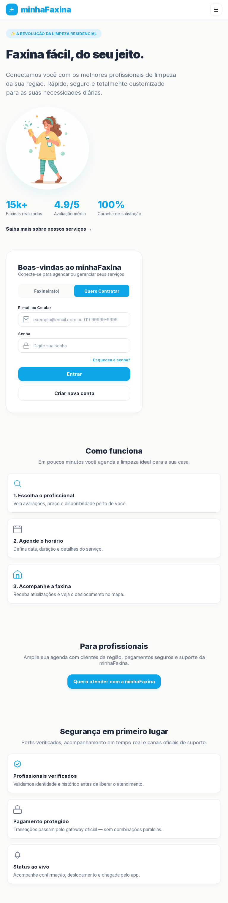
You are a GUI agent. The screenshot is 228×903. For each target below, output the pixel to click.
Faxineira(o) (46, 291)
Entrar (74, 374)
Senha (24, 333)
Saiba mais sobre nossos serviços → (49, 229)
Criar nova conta (74, 393)
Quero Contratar (101, 291)
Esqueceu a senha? (111, 359)
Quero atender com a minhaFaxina (114, 682)
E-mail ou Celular (34, 307)
